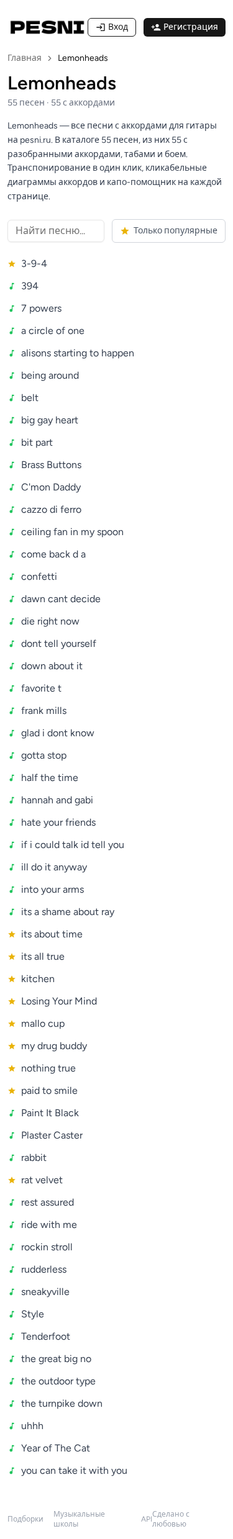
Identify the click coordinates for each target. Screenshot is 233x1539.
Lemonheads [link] (83, 58)
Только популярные (175, 230)
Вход (118, 27)
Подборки (25, 1519)
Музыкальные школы (79, 1519)
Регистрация (190, 27)
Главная (24, 58)
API (146, 1519)
